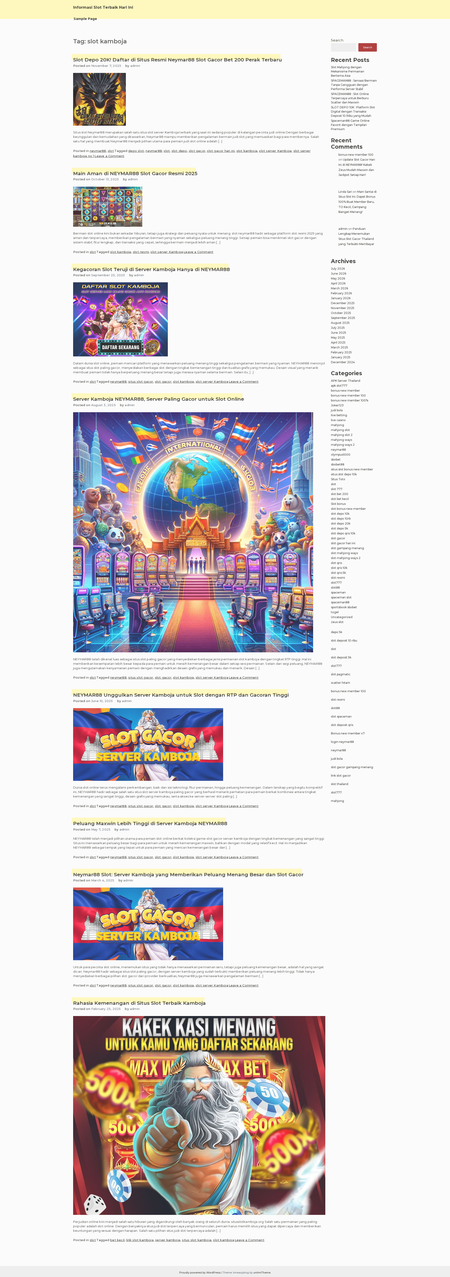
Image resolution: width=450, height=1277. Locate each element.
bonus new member (345, 390)
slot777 (336, 582)
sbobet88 (337, 464)
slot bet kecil (340, 499)
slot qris (336, 563)
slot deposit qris (342, 725)
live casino (338, 420)
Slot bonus (338, 504)
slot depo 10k (340, 513)
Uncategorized (341, 617)
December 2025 (343, 303)
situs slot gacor (140, 381)
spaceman (338, 592)
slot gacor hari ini (221, 151)
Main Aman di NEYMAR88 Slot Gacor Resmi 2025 (135, 173)
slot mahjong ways (344, 553)
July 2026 (338, 268)
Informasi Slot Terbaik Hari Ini (103, 7)
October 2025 (341, 313)
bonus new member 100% (349, 400)
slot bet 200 (339, 494)
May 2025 (338, 337)
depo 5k (336, 632)
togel (335, 612)
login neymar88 (342, 742)
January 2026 (340, 298)
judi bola (337, 410)
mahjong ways (341, 440)
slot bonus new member (348, 508)
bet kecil (117, 1240)
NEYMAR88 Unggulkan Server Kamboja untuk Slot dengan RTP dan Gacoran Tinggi (181, 695)
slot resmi (141, 252)
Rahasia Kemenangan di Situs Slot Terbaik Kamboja (139, 1003)
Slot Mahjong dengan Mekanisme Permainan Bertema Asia (347, 71)
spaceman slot (341, 597)
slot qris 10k (339, 568)
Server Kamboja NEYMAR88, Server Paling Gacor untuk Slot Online (158, 399)
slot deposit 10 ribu (344, 640)
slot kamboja (246, 151)
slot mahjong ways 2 (345, 558)
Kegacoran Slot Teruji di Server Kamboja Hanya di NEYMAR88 (151, 269)
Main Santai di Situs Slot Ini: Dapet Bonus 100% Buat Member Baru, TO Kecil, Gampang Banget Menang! (357, 202)
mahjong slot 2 (341, 435)
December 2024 (343, 362)
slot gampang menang (347, 548)
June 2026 (338, 273)
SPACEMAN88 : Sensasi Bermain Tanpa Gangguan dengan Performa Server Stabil (354, 85)
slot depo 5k (339, 528)
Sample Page (85, 19)
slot (111, 151)
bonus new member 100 (355, 154)
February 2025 (341, 352)
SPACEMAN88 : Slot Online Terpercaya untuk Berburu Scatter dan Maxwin (350, 98)
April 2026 (338, 283)
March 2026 (339, 288)
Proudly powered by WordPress (200, 1272)
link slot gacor (341, 775)
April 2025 (338, 342)
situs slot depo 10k (344, 474)
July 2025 (338, 327)
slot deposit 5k (341, 657)
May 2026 (338, 278)
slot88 (335, 587)
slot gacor (197, 151)
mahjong (337, 425)
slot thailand (339, 784)
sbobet (336, 459)
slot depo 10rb (341, 518)
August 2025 (340, 323)
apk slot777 (339, 385)
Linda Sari (345, 191)
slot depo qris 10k (343, 533)
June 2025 (338, 332)
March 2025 (339, 347)
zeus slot (337, 622)
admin (135, 66)
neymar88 (98, 151)
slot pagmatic (340, 674)
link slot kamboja (139, 1240)
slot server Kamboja (275, 151)
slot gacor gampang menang (352, 767)
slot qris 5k (338, 572)
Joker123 (337, 405)
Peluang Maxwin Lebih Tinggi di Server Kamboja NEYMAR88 (150, 823)
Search (337, 40)
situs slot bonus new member (352, 469)
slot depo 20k (340, 523)
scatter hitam (340, 682)
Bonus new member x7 (348, 733)
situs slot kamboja (196, 1240)
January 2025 (340, 357)
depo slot (136, 151)
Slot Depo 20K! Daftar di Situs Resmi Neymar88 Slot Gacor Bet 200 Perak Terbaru (177, 60)
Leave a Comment (109, 156)
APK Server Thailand (345, 380)
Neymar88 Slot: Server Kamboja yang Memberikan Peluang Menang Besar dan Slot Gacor (188, 874)
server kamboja (167, 1240)
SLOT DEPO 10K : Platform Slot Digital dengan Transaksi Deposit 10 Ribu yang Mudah (353, 111)
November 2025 (342, 308)
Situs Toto (338, 479)
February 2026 (341, 293)
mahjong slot (340, 430)
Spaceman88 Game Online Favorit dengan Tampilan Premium (350, 125)
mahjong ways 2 (343, 444)
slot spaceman (341, 716)
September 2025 (343, 318)
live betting (339, 415)
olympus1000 (340, 454)
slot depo (179, 151)
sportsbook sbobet (344, 607)
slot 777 (336, 489)
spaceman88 (340, 602)
